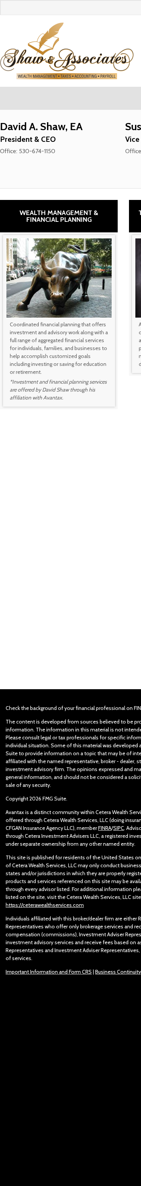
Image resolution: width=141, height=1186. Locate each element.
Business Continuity (118, 971)
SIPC (118, 828)
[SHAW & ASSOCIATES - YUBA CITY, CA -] (66, 51)
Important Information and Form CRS (49, 971)
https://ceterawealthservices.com (45, 905)
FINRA (104, 828)
